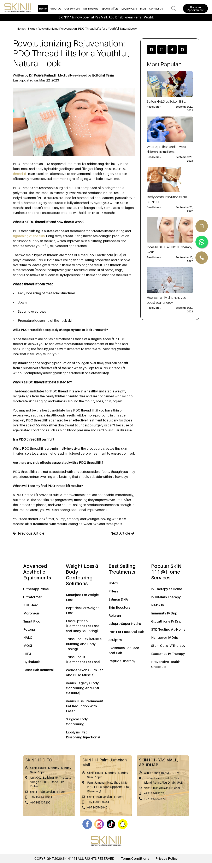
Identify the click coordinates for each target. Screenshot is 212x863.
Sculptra (115, 640)
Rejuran (114, 615)
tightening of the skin (29, 236)
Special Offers (109, 8)
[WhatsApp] (201, 257)
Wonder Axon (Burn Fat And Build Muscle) (84, 672)
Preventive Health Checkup (165, 664)
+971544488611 (41, 797)
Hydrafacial (32, 662)
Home (43, 8)
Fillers (113, 591)
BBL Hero (30, 605)
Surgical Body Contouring (77, 721)
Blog (143, 8)
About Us (55, 8)
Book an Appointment (195, 8)
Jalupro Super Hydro (124, 623)
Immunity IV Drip (164, 613)
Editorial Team (103, 75)
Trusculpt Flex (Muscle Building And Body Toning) (84, 644)
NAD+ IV (157, 605)
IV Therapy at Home (166, 589)
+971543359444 (98, 802)
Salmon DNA (118, 599)
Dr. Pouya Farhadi (42, 75)
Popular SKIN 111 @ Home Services (166, 572)
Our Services (72, 8)
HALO (27, 637)
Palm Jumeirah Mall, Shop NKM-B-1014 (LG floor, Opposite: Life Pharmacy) (108, 787)
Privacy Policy (166, 858)
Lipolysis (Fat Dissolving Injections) (83, 734)
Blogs (31, 28)
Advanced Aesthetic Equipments (37, 572)
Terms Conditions (135, 858)
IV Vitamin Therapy (166, 597)
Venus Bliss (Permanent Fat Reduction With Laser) (85, 706)
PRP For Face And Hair (126, 632)
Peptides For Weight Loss (82, 610)
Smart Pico (31, 621)
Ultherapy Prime (36, 589)
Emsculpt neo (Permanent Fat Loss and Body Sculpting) (82, 626)
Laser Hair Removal (38, 670)
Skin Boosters (119, 607)
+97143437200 (40, 802)
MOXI (27, 645)
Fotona (29, 629)
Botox (113, 583)
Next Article (120, 533)
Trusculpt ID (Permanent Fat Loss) (83, 659)
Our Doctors (90, 8)
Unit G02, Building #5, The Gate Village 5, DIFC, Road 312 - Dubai (50, 782)
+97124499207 (154, 793)
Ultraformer (32, 597)
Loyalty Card (129, 8)
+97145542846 (97, 807)
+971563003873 (155, 798)
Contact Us (156, 8)
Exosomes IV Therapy (168, 654)
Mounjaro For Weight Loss (83, 597)
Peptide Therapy (121, 661)
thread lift (20, 174)
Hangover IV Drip (164, 637)
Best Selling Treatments (122, 569)
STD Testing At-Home (168, 629)
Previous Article (30, 533)
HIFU (27, 654)
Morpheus (31, 613)
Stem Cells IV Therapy (168, 645)
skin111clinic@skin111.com (48, 791)
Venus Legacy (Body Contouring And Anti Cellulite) (82, 688)
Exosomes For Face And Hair (123, 650)
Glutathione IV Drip (166, 621)
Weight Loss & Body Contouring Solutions (82, 574)
